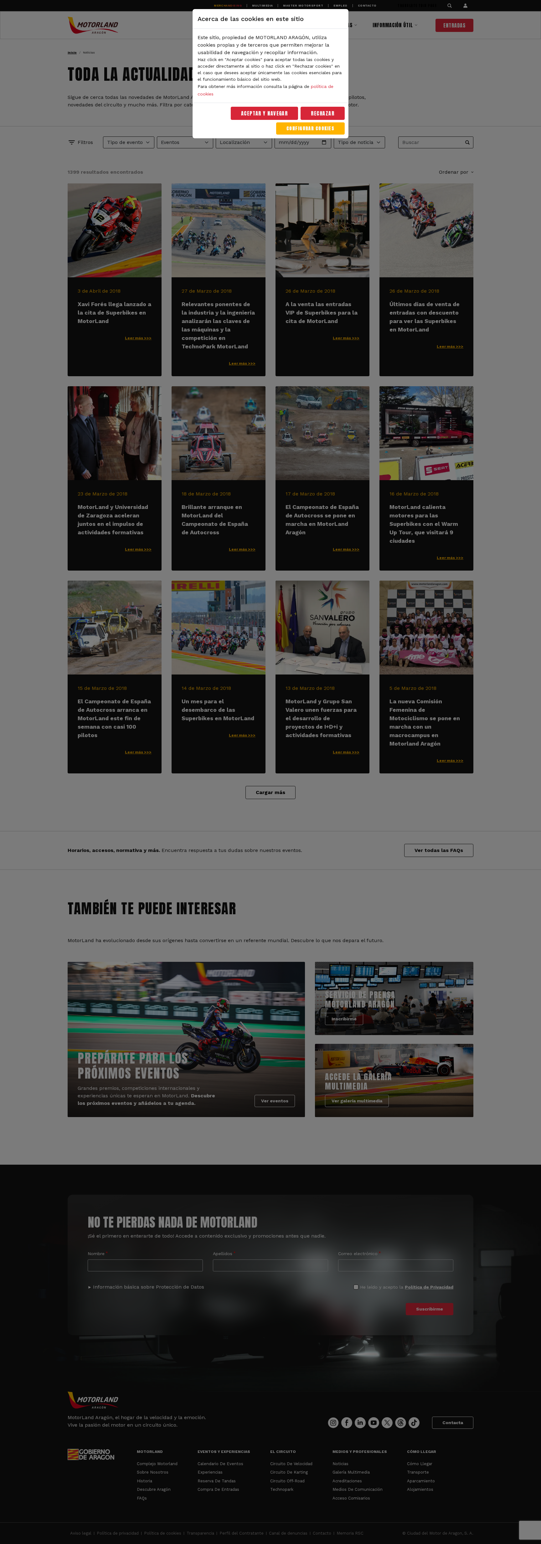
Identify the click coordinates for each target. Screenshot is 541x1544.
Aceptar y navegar (264, 113)
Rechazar (322, 113)
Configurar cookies (310, 128)
